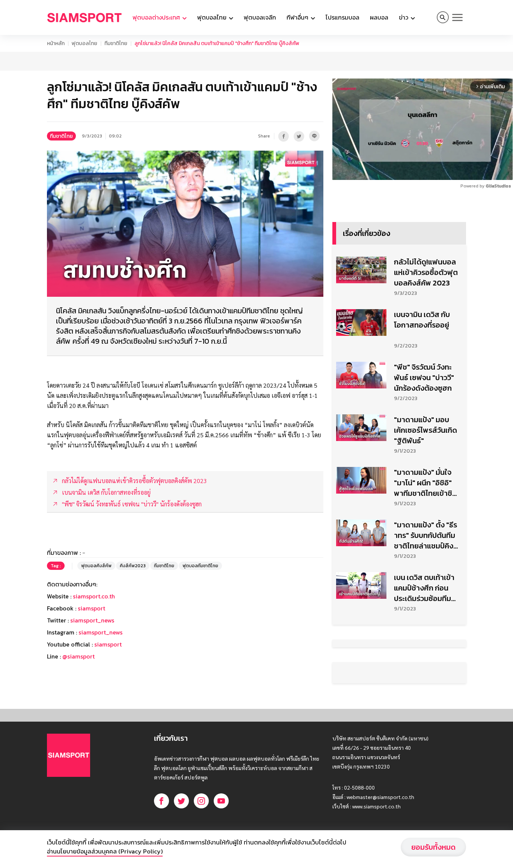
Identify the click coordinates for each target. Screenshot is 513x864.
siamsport (91, 626)
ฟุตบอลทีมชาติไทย (200, 584)
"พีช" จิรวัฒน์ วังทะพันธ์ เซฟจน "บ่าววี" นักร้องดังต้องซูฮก (424, 396)
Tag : (56, 584)
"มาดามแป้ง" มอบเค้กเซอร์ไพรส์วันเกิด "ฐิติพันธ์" (425, 449)
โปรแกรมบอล (342, 17)
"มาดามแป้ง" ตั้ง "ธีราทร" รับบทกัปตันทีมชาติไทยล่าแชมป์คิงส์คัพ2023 (425, 554)
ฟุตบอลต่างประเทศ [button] (157, 17)
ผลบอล (379, 17)
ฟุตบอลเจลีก (260, 17)
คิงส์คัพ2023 (133, 584)
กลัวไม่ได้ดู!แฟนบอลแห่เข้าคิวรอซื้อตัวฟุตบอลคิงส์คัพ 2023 (426, 291)
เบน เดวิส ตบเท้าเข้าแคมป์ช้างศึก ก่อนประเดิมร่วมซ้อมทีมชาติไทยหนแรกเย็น (424, 606)
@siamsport (78, 675)
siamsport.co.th (94, 614)
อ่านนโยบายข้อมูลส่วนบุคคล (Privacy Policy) (105, 851)
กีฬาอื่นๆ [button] (298, 17)
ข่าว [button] (404, 17)
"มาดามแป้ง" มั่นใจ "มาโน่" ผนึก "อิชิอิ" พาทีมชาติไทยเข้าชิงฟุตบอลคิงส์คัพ (425, 501)
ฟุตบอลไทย (84, 43)
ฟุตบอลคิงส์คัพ (96, 584)
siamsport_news (92, 638)
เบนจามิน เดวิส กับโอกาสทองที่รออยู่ (422, 338)
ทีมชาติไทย (115, 43)
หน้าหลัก (56, 43)
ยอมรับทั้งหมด (433, 847)
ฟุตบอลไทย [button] (212, 17)
